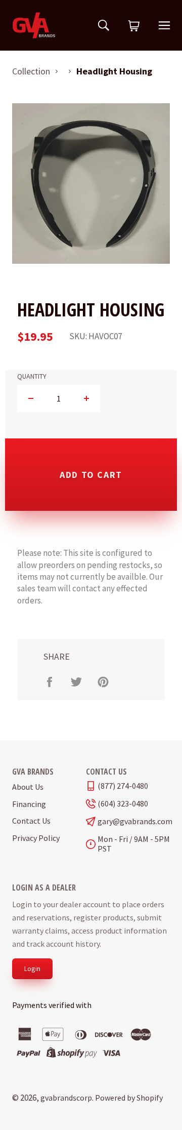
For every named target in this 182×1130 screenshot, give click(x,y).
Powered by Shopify (129, 1098)
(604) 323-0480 (123, 804)
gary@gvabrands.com (134, 821)
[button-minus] (31, 398)
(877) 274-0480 (123, 786)
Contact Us (31, 821)
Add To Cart (91, 474)
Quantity (32, 376)
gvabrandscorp (66, 1098)
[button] (134, 26)
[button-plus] (86, 398)
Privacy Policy (36, 838)
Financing (29, 804)
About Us (27, 787)
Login (32, 968)
